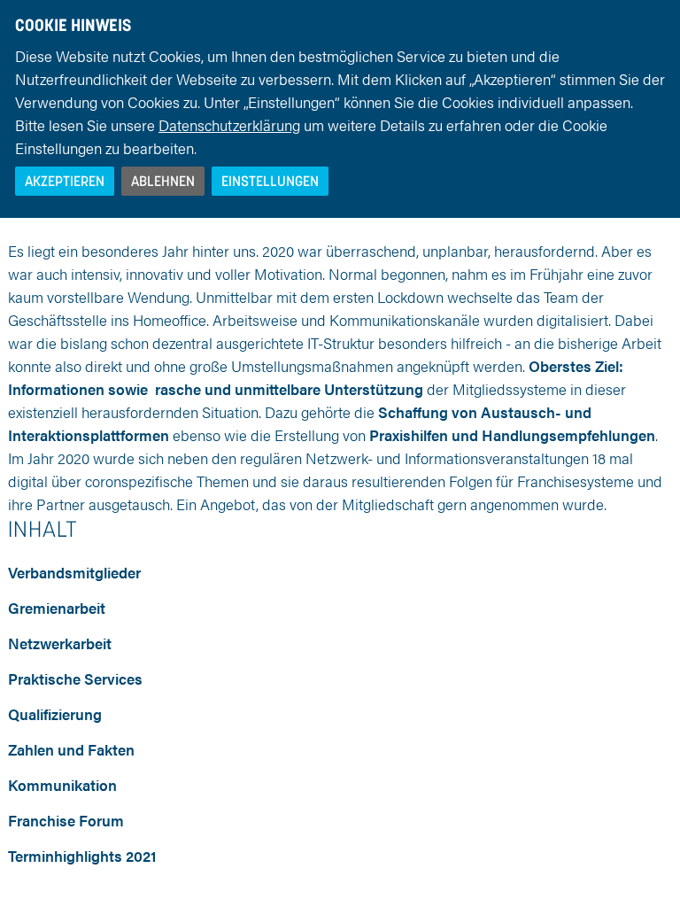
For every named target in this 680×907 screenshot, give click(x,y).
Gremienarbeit (56, 607)
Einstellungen (270, 181)
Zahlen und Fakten (71, 749)
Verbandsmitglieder (74, 572)
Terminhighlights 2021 (82, 855)
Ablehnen (163, 181)
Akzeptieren (64, 181)
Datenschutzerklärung (229, 125)
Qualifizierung (55, 714)
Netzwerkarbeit (60, 643)
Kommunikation (62, 784)
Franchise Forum (66, 820)
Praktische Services (75, 678)
